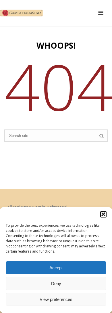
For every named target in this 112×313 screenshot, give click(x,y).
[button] (103, 214)
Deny (56, 283)
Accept (56, 267)
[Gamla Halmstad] (23, 13)
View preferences (56, 299)
